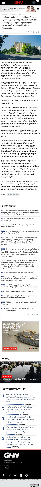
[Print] (39, 32)
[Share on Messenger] (28, 32)
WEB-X (33, 479)
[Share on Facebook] (26, 32)
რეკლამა (6, 465)
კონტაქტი (7, 468)
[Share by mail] (33, 32)
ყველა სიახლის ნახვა (32, 314)
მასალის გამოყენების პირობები (13, 462)
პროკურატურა (14, 194)
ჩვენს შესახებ (8, 460)
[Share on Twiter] (31, 32)
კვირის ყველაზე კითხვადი (14, 389)
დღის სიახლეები (9, 206)
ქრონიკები (6, 359)
